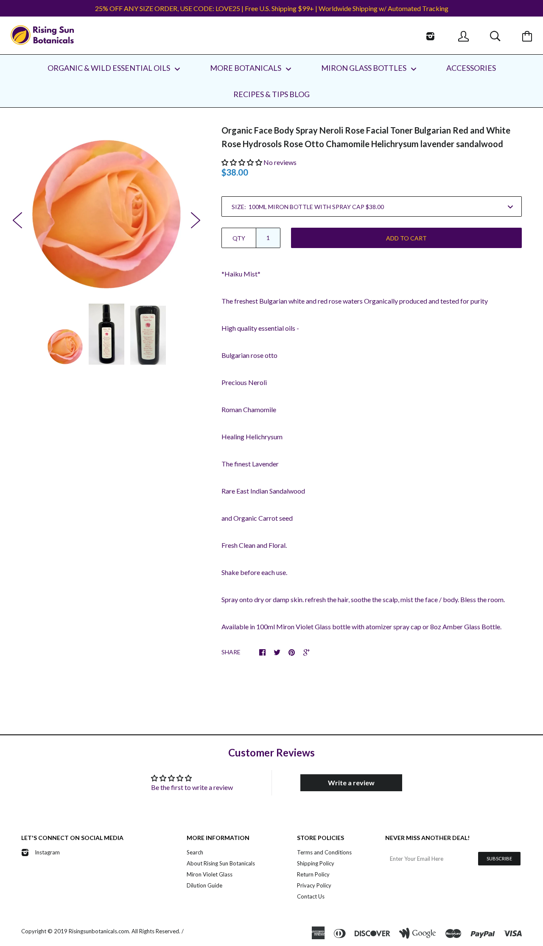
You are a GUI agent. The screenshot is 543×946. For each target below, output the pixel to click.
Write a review (351, 783)
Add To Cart (406, 238)
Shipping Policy (315, 863)
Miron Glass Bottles (364, 68)
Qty (238, 238)
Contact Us (311, 896)
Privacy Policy (314, 885)
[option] (106, 214)
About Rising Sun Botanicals (221, 863)
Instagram (47, 852)
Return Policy (313, 874)
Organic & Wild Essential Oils (109, 68)
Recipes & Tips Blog (271, 94)
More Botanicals (246, 68)
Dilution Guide (204, 885)
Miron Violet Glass (209, 874)
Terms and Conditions (324, 852)
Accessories (471, 68)
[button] (241, 162)
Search (195, 852)
